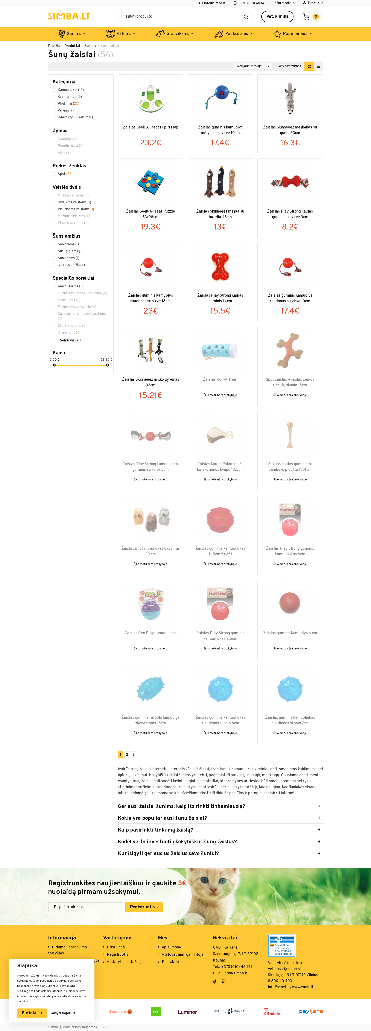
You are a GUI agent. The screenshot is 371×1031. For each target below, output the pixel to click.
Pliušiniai (68, 104)
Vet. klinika (277, 17)
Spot (65, 174)
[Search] (246, 16)
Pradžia (54, 46)
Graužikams (178, 34)
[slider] (54, 365)
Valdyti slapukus (62, 1013)
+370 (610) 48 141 (252, 3)
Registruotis (143, 907)
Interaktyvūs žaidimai (77, 117)
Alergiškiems (70, 286)
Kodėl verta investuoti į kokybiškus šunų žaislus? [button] (177, 842)
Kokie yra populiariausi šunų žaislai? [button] (162, 818)
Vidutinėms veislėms (76, 209)
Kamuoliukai (71, 90)
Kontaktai (170, 962)
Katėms (124, 34)
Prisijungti (115, 947)
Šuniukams (68, 258)
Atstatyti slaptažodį (124, 962)
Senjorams (68, 244)
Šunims (74, 34)
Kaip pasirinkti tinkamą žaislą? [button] (155, 830)
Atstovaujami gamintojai (183, 954)
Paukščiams (236, 34)
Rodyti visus (68, 340)
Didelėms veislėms (74, 202)
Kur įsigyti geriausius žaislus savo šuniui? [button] (168, 854)
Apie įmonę (171, 947)
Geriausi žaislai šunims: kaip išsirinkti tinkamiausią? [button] (181, 806)
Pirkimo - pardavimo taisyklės (67, 950)
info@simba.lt (214, 3)
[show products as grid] (309, 66)
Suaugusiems (70, 251)
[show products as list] (318, 66)
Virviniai (66, 111)
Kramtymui (70, 97)
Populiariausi (295, 34)
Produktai (72, 46)
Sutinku (30, 1013)
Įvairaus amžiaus (73, 265)
